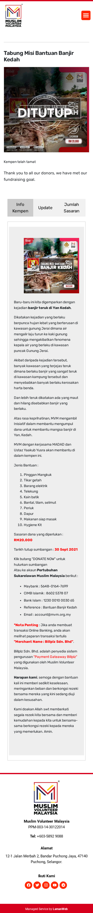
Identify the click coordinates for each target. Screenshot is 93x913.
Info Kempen (20, 207)
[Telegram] (63, 885)
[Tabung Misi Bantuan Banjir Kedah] (46, 109)
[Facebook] (28, 885)
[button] (86, 15)
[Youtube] (54, 885)
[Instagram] (46, 885)
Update (45, 207)
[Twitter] (37, 885)
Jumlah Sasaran (71, 207)
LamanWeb (60, 909)
